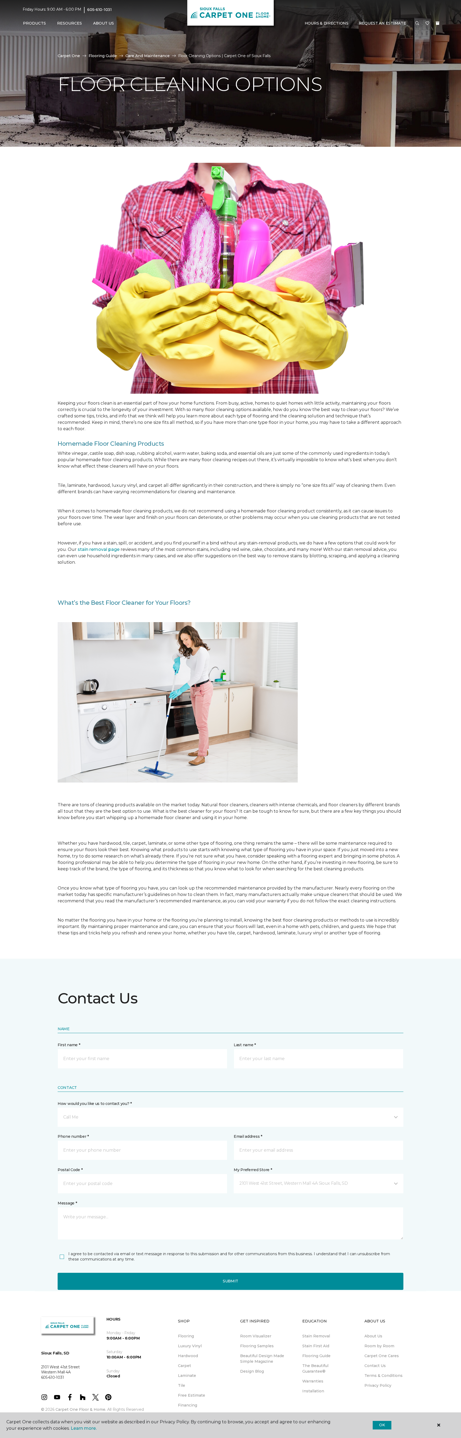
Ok (382, 1425)
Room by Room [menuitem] (379, 1346)
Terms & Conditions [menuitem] (383, 1375)
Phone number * (73, 1136)
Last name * (245, 1045)
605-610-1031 (99, 9)
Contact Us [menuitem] (375, 1365)
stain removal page (99, 549)
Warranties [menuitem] (312, 1381)
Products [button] (34, 23)
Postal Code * (70, 1170)
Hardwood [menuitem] (188, 1355)
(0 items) (437, 23)
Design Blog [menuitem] (252, 1371)
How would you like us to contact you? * (95, 1103)
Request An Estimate (382, 23)
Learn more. (84, 1428)
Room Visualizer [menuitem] (255, 1336)
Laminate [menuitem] (187, 1375)
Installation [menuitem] (313, 1391)
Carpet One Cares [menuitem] (381, 1355)
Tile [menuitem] (181, 1385)
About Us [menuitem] (373, 1336)
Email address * (248, 1136)
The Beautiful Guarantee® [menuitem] (315, 1368)
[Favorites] (427, 23)
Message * (67, 1203)
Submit (230, 1281)
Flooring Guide (103, 55)
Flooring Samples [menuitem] (257, 1346)
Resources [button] (69, 23)
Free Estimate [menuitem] (191, 1395)
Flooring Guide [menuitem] (316, 1355)
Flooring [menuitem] (186, 1336)
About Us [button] (103, 23)
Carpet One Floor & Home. (80, 1409)
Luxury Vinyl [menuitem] (190, 1346)
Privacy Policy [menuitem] (377, 1385)
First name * (69, 1045)
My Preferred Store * (253, 1170)
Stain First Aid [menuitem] (315, 1346)
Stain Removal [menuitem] (316, 1336)
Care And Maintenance (147, 55)
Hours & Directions (326, 23)
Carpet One (69, 55)
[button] (417, 23)
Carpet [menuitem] (184, 1365)
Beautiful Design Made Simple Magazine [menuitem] (262, 1358)
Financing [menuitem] (187, 1405)
